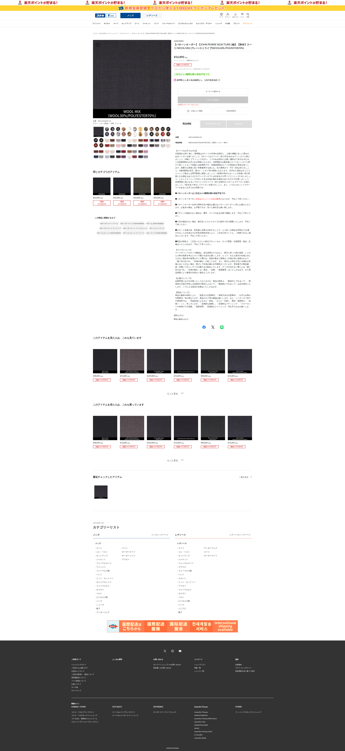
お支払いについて (77, 671)
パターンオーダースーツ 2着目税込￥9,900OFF (192, 69)
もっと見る (172, 394)
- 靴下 (97, 609)
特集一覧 (197, 668)
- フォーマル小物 (102, 571)
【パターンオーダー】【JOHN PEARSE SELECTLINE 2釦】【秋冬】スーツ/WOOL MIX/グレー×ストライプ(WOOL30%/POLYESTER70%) (173, 33)
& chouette (198, 735)
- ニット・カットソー (104, 578)
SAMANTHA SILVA (201, 725)
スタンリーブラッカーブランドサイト (85, 722)
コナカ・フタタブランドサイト (82, 712)
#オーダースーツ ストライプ (110, 228)
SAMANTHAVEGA (201, 715)
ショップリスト (200, 664)
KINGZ (196, 728)
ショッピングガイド (78, 664)
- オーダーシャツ (128, 556)
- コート (124, 548)
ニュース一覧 (199, 671)
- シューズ (99, 605)
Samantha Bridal (200, 738)
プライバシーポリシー (243, 668)
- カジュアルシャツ (103, 582)
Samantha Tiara (199, 722)
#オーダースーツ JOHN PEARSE (132, 223)
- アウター (125, 559)
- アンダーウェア (102, 612)
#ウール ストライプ (157, 228)
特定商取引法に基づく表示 (245, 671)
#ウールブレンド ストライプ (133, 233)
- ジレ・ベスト (101, 552)
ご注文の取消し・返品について (82, 674)
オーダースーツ (124, 33)
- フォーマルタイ (102, 586)
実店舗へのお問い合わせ (162, 668)
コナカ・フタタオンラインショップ (84, 715)
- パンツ (98, 575)
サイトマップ (76, 690)
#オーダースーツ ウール (109, 223)
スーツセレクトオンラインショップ (125, 715)
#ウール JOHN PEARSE (155, 223)
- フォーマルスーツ (103, 563)
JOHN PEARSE (179, 41)
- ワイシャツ (100, 567)
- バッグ (98, 601)
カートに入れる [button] (213, 100)
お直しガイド (76, 684)
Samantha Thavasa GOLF (203, 731)
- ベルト (98, 593)
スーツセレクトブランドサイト (123, 712)
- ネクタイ (99, 590)
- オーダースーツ (128, 552)
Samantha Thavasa (201, 712)
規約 (237, 659)
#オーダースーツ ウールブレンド (135, 228)
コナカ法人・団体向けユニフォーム (84, 718)
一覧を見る (244, 477)
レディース (152, 15)
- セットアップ (101, 556)
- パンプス (181, 609)
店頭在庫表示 (231, 111)
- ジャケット (100, 559)
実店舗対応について (78, 677)
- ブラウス (181, 567)
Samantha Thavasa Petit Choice (205, 718)
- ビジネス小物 (101, 597)
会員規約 (238, 664)
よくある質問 (117, 659)
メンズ (130, 15)
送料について (179, 315)
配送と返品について (181, 319)
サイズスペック (213, 124)
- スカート (181, 578)
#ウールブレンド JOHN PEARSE (109, 233)
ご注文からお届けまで (79, 668)
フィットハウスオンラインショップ (248, 712)
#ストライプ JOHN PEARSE (157, 233)
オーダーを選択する (213, 91)
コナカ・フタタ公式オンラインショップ (105, 33)
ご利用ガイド (76, 659)
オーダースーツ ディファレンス (164, 712)
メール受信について (78, 681)
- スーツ (98, 548)
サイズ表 (74, 687)
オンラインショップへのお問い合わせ (167, 664)
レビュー (239, 124)
